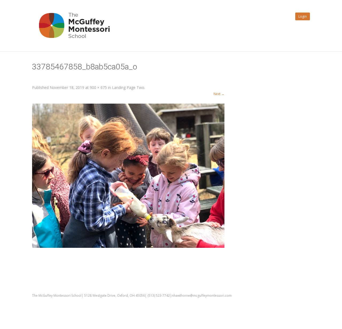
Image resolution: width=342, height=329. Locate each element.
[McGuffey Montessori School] (72, 44)
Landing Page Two (128, 87)
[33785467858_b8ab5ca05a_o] (128, 176)
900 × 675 (98, 87)
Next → (218, 94)
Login (302, 16)
